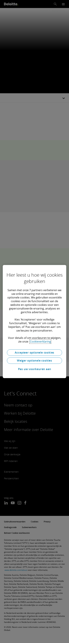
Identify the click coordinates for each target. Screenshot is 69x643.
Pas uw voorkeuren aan (34, 369)
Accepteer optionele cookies (34, 352)
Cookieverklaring (40, 341)
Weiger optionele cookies (34, 360)
